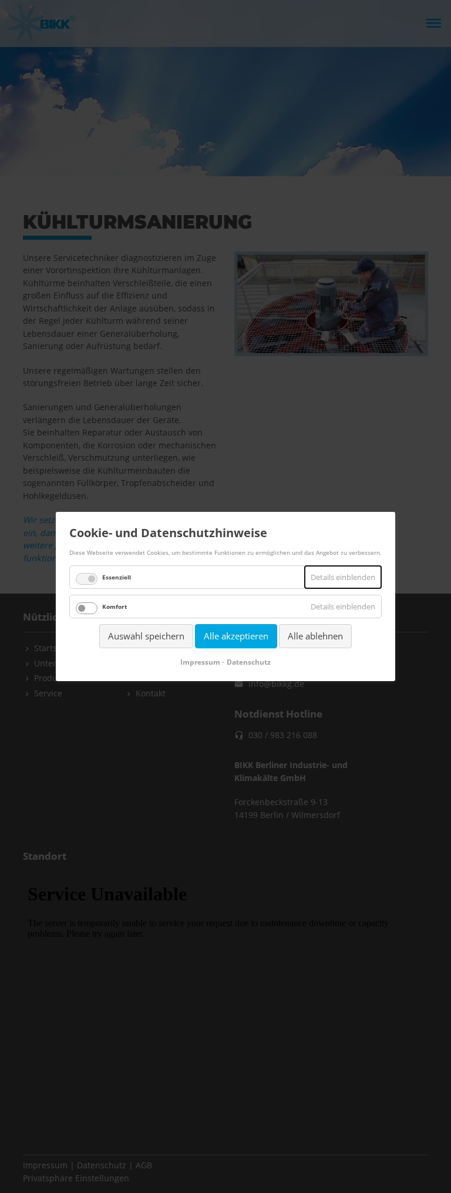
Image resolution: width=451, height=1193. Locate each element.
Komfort (114, 606)
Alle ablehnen (315, 636)
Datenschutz (249, 662)
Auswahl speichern (146, 636)
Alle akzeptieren (236, 636)
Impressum (200, 662)
